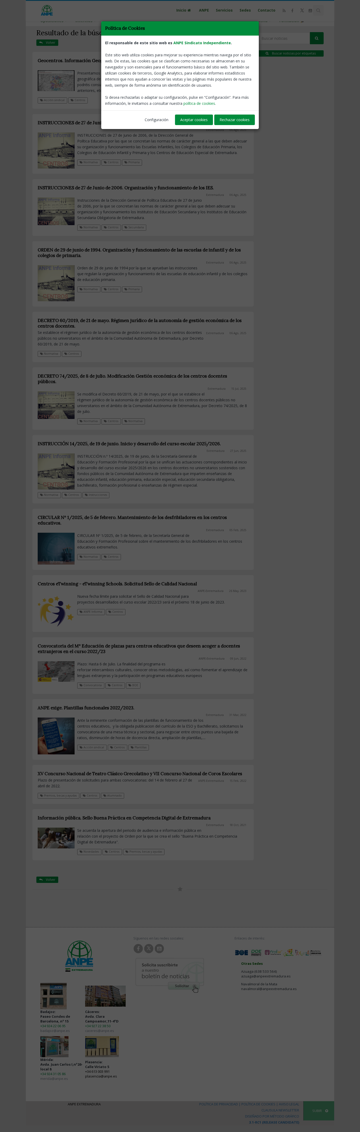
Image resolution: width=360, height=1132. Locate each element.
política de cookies (199, 103)
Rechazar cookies (235, 119)
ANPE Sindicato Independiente (202, 42)
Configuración (156, 119)
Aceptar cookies (194, 119)
